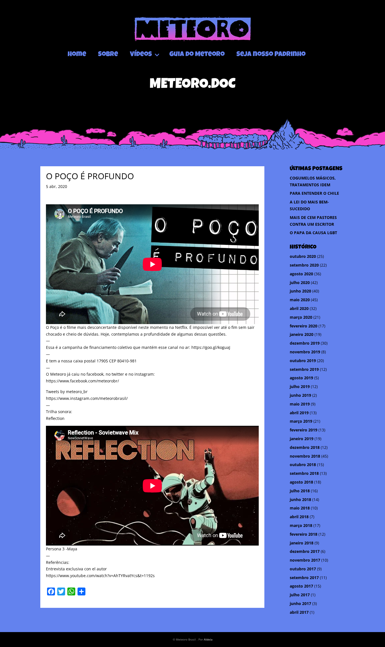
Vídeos (141, 54)
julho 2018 (300, 490)
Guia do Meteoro (197, 54)
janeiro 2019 (301, 438)
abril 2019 (299, 412)
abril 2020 (299, 308)
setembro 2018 (304, 473)
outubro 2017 (303, 568)
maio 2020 (300, 299)
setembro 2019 (304, 369)
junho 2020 (300, 291)
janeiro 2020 (301, 334)
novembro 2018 (305, 456)
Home (77, 54)
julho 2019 (300, 386)
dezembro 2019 (305, 343)
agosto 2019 (301, 377)
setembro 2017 (304, 577)
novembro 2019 (305, 351)
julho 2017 (300, 594)
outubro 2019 (303, 360)
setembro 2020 (304, 265)
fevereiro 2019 (303, 430)
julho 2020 (300, 282)
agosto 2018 (301, 482)
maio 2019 (300, 404)
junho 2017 (300, 603)
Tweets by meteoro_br (67, 391)
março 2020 (301, 317)
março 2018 (301, 525)
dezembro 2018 (305, 447)
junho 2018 (300, 499)
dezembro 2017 (305, 551)
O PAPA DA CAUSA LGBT (313, 232)
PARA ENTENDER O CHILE (314, 193)
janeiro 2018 (301, 543)
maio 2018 (300, 508)
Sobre (108, 54)
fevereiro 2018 (303, 534)
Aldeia (208, 639)
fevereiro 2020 (303, 326)
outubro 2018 (303, 464)
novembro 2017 (305, 560)
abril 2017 (299, 612)
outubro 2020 (303, 256)
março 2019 (301, 421)
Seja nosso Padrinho (271, 54)
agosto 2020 (301, 273)
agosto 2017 (301, 586)
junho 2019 (300, 395)
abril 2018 (299, 516)
